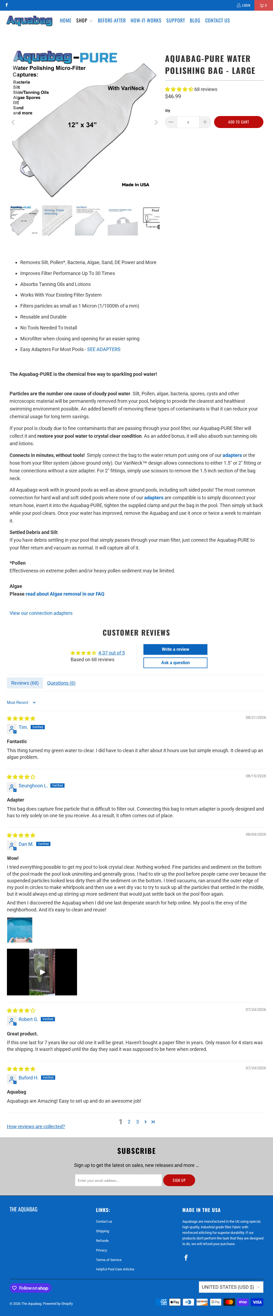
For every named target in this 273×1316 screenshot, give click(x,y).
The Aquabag (31, 1304)
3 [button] (137, 1121)
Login (246, 5)
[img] (21, 718)
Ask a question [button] (175, 662)
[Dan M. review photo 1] (20, 930)
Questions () (61, 683)
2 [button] (129, 1121)
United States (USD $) (228, 1287)
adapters (232, 455)
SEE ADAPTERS (104, 349)
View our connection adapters (41, 613)
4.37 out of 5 (111, 653)
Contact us (104, 1221)
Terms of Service (109, 1260)
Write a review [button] (175, 649)
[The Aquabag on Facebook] (6, 5)
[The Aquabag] (30, 21)
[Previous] (13, 122)
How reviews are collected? (36, 1126)
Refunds (102, 1241)
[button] (84, 21)
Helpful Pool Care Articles (115, 1269)
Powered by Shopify (58, 1304)
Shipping (102, 1231)
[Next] (155, 122)
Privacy (101, 1250)
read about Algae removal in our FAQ (65, 594)
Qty (167, 111)
